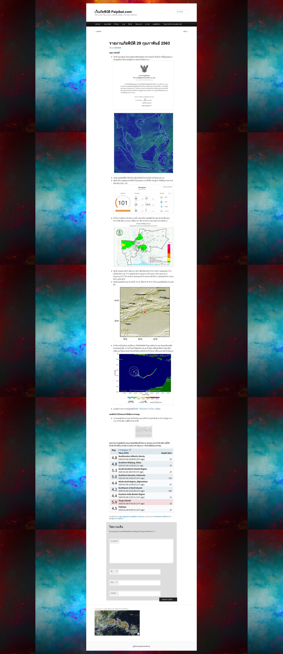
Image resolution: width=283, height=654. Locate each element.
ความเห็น (114, 541)
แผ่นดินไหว (156, 24)
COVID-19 (165, 517)
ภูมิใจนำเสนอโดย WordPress (141, 646)
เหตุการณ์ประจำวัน (124, 517)
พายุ (123, 24)
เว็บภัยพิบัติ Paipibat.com (113, 11)
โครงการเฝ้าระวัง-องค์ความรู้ (172, 24)
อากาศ (147, 24)
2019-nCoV (158, 517)
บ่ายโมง (151, 409)
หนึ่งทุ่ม (158, 409)
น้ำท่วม (116, 24)
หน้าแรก (97, 24)
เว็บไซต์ (113, 593)
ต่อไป (186, 31)
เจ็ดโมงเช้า (143, 409)
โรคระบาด (141, 517)
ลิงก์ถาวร (120, 519)
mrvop (111, 519)
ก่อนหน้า (98, 31)
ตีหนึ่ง (136, 409)
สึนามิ (130, 24)
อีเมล (114, 582)
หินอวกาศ (139, 24)
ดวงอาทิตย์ (107, 24)
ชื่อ (114, 571)
